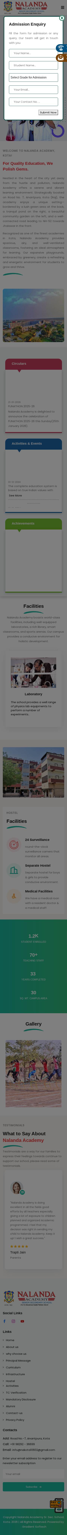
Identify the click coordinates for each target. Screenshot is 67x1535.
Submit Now (48, 112)
